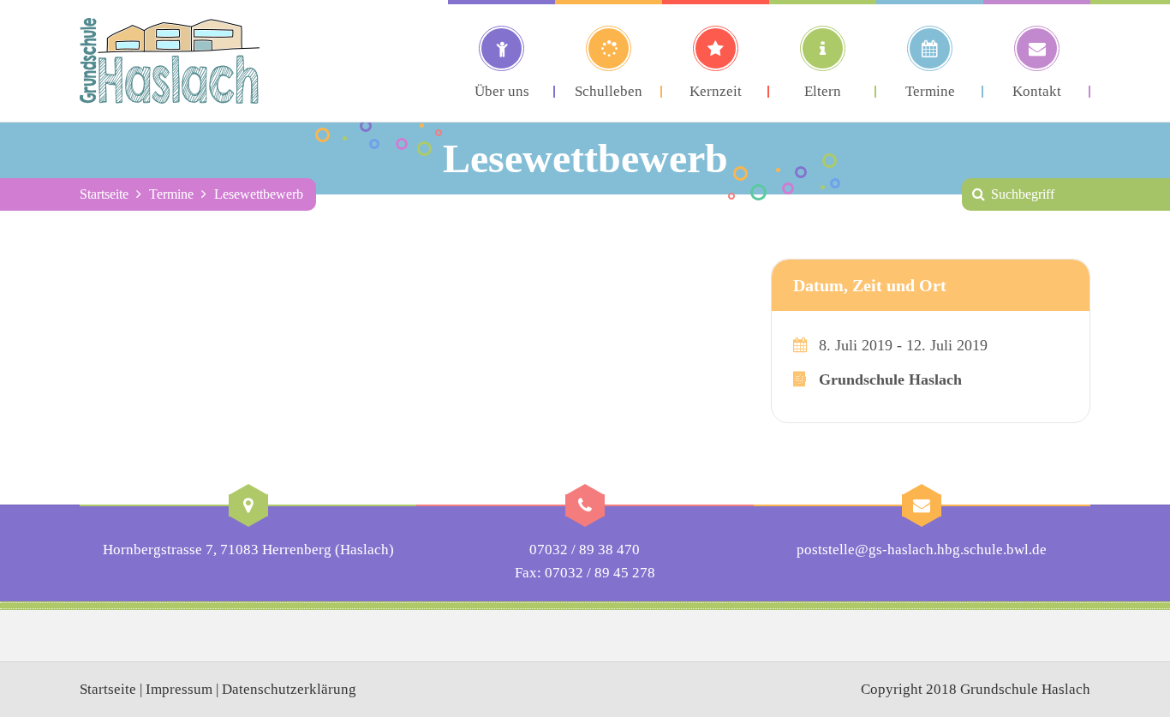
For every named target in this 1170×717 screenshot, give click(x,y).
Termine (171, 194)
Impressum (179, 689)
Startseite (104, 194)
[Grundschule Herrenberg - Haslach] (170, 61)
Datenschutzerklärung (289, 689)
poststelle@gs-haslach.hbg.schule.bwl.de (922, 549)
